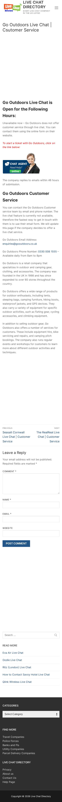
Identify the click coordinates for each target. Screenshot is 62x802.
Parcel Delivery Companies (19, 753)
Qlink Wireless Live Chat (17, 681)
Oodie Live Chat (12, 660)
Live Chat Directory (34, 4)
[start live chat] (21, 172)
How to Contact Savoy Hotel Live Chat (26, 674)
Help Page (9, 781)
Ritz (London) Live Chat (17, 667)
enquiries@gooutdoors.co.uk (20, 243)
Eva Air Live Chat (13, 652)
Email (7, 514)
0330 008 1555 (47, 251)
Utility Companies (13, 749)
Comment (9, 471)
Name (7, 499)
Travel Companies (13, 736)
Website (8, 528)
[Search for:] (31, 635)
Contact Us (9, 777)
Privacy (7, 769)
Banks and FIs (11, 745)
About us (8, 773)
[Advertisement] (31, 67)
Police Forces (11, 741)
